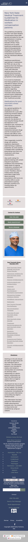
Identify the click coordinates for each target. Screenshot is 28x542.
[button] (26, 4)
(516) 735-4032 (14, 217)
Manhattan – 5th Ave (14, 452)
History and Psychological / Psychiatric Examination (15, 290)
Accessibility (19, 520)
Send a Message (14, 227)
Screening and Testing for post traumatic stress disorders (15, 341)
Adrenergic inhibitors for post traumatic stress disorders (15, 275)
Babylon (14, 470)
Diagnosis (10, 286)
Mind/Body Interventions (15, 299)
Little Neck (14, 472)
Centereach (14, 457)
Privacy (12, 520)
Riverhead (14, 461)
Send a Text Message (14, 501)
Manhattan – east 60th (14, 466)
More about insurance (14, 440)
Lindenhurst (14, 459)
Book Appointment (14, 222)
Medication (10, 302)
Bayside (14, 455)
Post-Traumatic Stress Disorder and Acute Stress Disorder (14, 269)
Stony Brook (14, 468)
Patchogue (14, 463)
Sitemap (6, 520)
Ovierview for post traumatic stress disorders (13, 314)
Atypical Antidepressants (15, 280)
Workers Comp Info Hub (14, 437)
